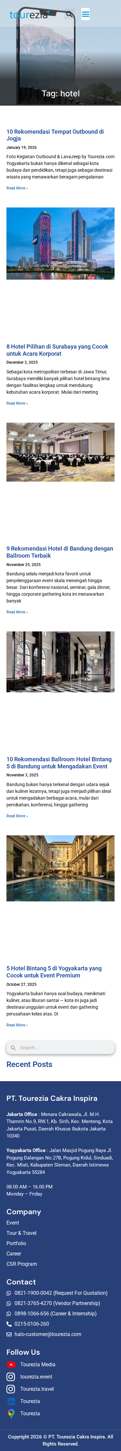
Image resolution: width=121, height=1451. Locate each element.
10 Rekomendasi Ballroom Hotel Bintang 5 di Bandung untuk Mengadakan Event (59, 763)
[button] (85, 14)
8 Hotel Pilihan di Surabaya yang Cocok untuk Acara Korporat (57, 350)
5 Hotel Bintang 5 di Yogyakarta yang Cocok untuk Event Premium (54, 972)
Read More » (17, 188)
